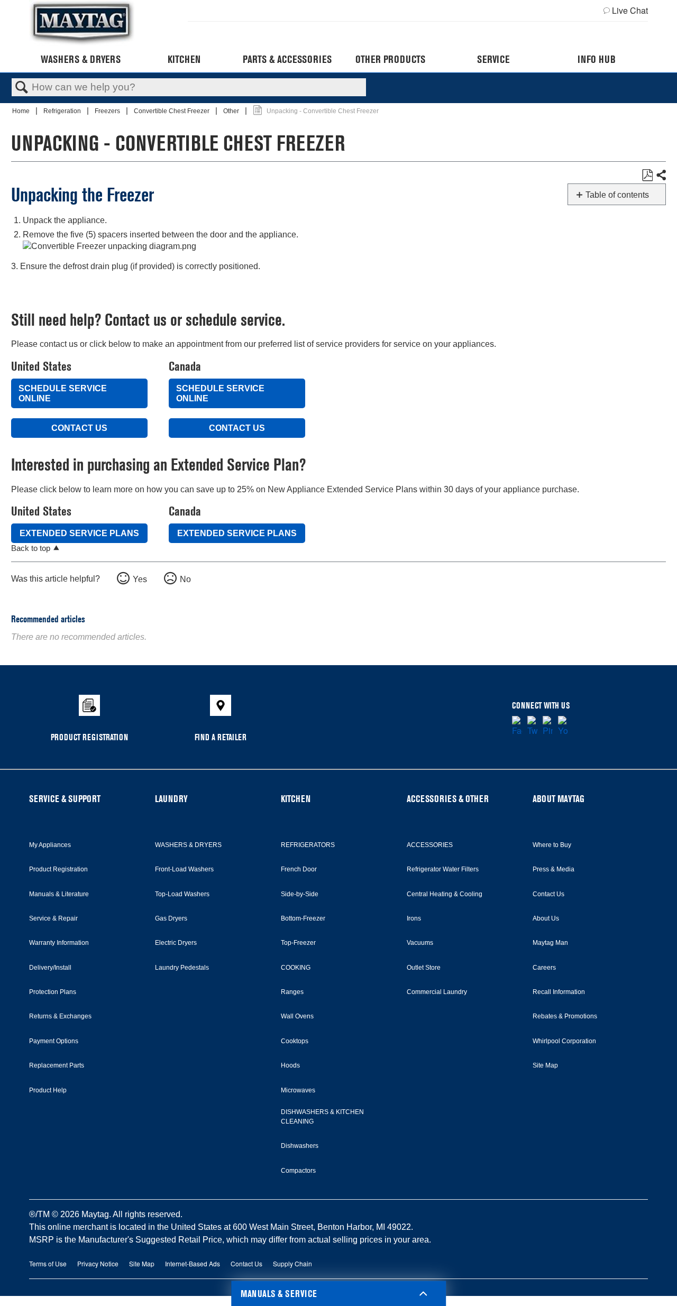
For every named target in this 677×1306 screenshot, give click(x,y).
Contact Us (79, 428)
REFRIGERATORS (308, 845)
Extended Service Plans (79, 533)
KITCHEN (295, 798)
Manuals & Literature (59, 894)
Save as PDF (647, 175)
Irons (414, 918)
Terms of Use (48, 1263)
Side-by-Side (299, 894)
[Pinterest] (548, 726)
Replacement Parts (56, 1065)
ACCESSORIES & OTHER (448, 798)
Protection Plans (52, 992)
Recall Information (559, 992)
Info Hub (597, 59)
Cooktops (294, 1041)
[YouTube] (563, 726)
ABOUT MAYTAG (558, 798)
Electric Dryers (176, 942)
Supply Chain (292, 1263)
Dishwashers (299, 1145)
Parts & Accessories (287, 59)
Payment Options (53, 1041)
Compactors (298, 1170)
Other (232, 111)
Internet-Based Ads (192, 1263)
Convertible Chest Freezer (172, 111)
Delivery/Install (50, 967)
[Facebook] (517, 726)
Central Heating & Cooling (444, 894)
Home (21, 111)
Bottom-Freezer (303, 918)
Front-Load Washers (184, 869)
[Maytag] (82, 23)
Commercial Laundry (437, 992)
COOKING (295, 967)
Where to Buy (552, 845)
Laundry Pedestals (182, 967)
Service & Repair (53, 918)
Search (21, 88)
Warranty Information (59, 942)
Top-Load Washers (182, 894)
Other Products (390, 59)
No (185, 579)
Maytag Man (550, 942)
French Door (299, 869)
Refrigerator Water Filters (443, 869)
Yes (140, 579)
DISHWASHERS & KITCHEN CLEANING (322, 1116)
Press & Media (553, 869)
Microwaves (298, 1090)
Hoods (290, 1065)
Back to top (30, 548)
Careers (544, 967)
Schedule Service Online (63, 393)
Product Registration (58, 869)
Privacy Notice (97, 1263)
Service (493, 59)
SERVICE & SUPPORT (64, 798)
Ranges (292, 992)
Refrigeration (63, 111)
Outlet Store (424, 967)
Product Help (48, 1090)
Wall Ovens (297, 1016)
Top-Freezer (298, 942)
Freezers (108, 111)
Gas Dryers (171, 918)
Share (660, 175)
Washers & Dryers (81, 59)
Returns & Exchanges (60, 1016)
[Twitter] (532, 726)
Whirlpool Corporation (564, 1041)
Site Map (545, 1065)
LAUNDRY (171, 798)
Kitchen (184, 59)
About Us (546, 918)
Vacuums (420, 942)
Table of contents (617, 194)
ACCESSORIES (430, 845)
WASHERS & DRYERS (188, 845)
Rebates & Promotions (565, 1016)
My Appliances (50, 845)
